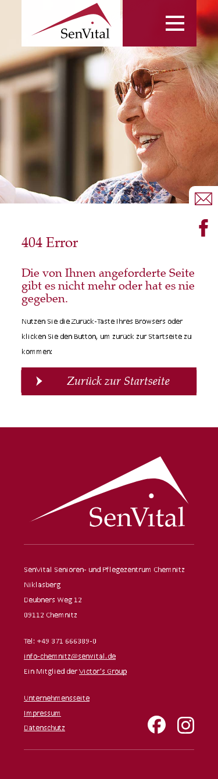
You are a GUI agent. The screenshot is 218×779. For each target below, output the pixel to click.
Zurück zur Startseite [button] (118, 381)
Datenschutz (44, 727)
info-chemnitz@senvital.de (70, 656)
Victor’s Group (103, 671)
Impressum (42, 713)
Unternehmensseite (57, 698)
